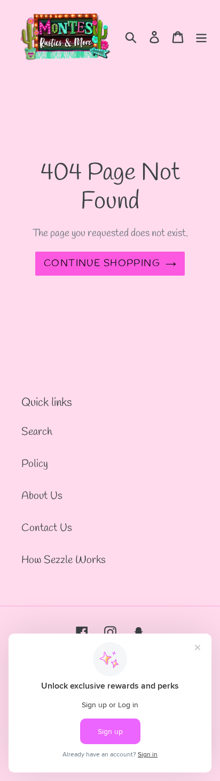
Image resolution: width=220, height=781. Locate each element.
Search (36, 432)
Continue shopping (102, 263)
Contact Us (46, 528)
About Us (41, 496)
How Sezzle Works (63, 560)
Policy (34, 464)
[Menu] (201, 36)
